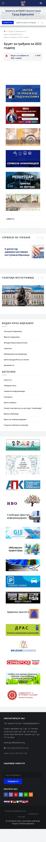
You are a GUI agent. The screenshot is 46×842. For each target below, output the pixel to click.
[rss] (31, 795)
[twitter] (21, 795)
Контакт (21, 817)
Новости (8, 380)
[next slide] (42, 238)
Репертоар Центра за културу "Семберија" (23, 408)
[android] (26, 795)
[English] (8, 802)
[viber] (11, 795)
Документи (9, 365)
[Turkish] (26, 802)
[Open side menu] (3, 3)
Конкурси (8, 397)
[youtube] (16, 795)
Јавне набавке (10, 402)
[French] (11, 802)
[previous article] (42, 22)
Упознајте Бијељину (13, 331)
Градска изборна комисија (16, 425)
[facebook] (6, 795)
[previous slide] (38, 238)
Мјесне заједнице (12, 337)
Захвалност (33, 814)
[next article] (38, 22)
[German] (14, 802)
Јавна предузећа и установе (16, 359)
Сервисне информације (14, 391)
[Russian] (20, 802)
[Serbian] (23, 802)
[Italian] (17, 802)
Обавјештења (8, 22)
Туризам (8, 348)
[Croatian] (5, 802)
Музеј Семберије (11, 414)
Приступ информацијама (15, 419)
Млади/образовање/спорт (16, 343)
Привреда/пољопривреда (15, 354)
